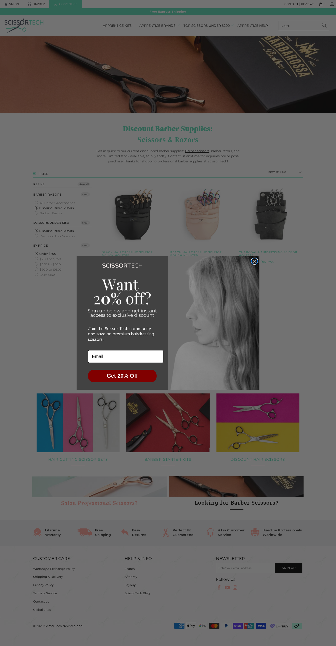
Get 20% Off (122, 376)
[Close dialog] (254, 261)
